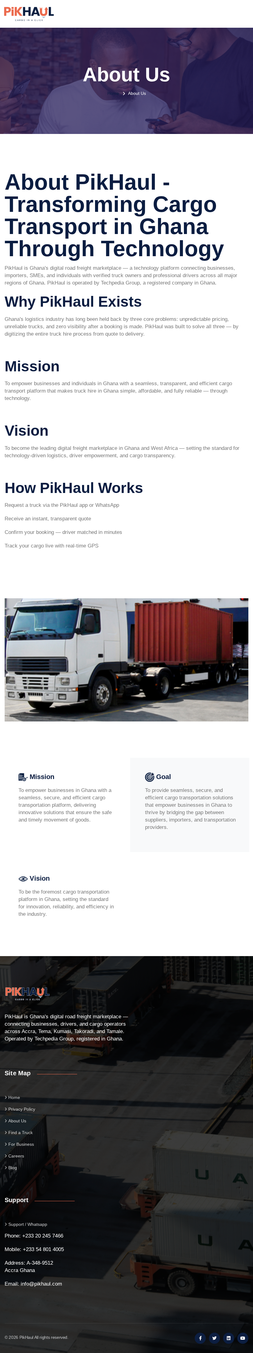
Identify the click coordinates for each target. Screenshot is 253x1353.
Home (113, 93)
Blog (12, 1167)
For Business (21, 1144)
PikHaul (26, 1337)
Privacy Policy (21, 1109)
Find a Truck (20, 1132)
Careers (16, 1155)
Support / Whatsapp (27, 1224)
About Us (17, 1120)
